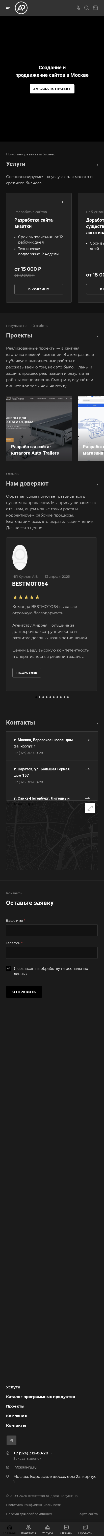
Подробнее (26, 672)
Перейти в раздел (96, 723)
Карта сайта (87, 1514)
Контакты (16, 1425)
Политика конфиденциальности (33, 1505)
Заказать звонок (27, 1458)
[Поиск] (86, 8)
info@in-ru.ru (25, 1467)
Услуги (13, 1387)
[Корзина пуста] (95, 8)
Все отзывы (96, 484)
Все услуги (96, 164)
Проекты (15, 1406)
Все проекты (96, 335)
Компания (16, 1415)
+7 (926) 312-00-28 (28, 753)
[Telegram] (11, 1440)
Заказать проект (52, 89)
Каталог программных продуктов (40, 1396)
